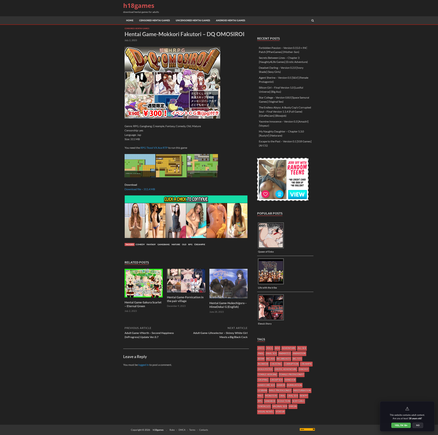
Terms (192, 429)
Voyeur (280, 411)
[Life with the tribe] (272, 284)
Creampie (306, 364)
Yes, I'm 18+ (401, 425)
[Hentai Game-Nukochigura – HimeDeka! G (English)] (228, 299)
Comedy (140, 244)
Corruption (291, 364)
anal (261, 353)
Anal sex (271, 353)
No (418, 425)
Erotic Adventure (286, 369)
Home (129, 20)
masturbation (302, 390)
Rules (172, 429)
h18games (138, 5)
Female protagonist (291, 374)
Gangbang (164, 244)
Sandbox (270, 401)
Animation (299, 353)
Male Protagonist (280, 390)
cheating (276, 364)
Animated (285, 353)
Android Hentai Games (230, 20)
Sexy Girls (298, 401)
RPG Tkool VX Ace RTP (154, 147)
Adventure (288, 348)
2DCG (261, 348)
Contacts (203, 429)
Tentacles (264, 406)
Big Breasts (284, 358)
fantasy (151, 244)
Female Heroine (267, 374)
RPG (190, 244)
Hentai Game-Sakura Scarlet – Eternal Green (143, 304)
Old (184, 244)
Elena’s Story (265, 323)
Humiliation (294, 385)
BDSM (261, 358)
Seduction (283, 401)
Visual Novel (266, 411)
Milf (260, 395)
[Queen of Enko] (272, 248)
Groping (263, 379)
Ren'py (304, 395)
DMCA (182, 429)
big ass (270, 358)
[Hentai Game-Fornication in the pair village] (186, 293)
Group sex (276, 379)
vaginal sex (280, 406)
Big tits (297, 358)
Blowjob (263, 364)
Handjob (290, 379)
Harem (281, 385)
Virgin (293, 406)
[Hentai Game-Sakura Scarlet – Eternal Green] (144, 298)
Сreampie (199, 244)
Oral (282, 395)
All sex (302, 348)
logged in (143, 364)
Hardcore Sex (266, 385)
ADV (277, 348)
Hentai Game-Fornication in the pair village (185, 299)
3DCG (269, 348)
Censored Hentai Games (154, 20)
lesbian (262, 390)
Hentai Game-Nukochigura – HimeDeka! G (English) (228, 305)
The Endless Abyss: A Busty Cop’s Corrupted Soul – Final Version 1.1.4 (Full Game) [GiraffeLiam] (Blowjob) (285, 111)
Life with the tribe (267, 287)
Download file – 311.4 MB (140, 189)
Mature (176, 244)
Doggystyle (265, 369)
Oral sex (292, 395)
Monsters (271, 395)
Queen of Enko (266, 251)
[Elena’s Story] (272, 320)
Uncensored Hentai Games (193, 20)
